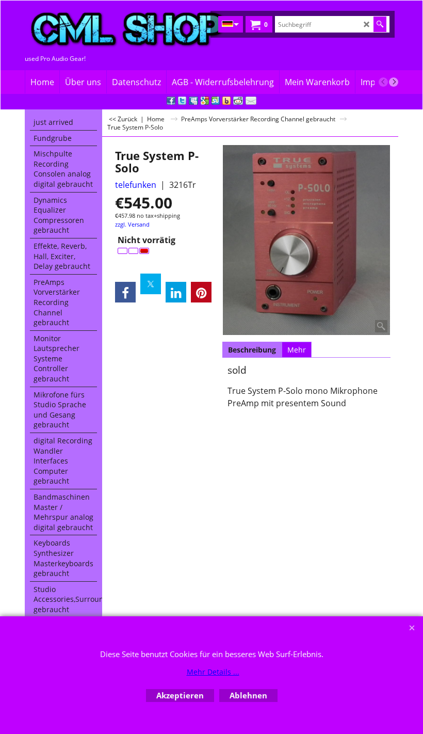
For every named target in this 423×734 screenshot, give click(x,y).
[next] (393, 82)
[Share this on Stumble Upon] (216, 101)
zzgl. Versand (132, 224)
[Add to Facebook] (171, 101)
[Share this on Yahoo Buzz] (226, 101)
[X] (150, 284)
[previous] (383, 82)
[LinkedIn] (176, 292)
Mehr (296, 350)
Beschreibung (252, 350)
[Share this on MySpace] (193, 101)
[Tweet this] (182, 101)
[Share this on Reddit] (238, 101)
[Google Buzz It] (205, 101)
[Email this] (251, 101)
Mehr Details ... (213, 672)
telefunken (135, 184)
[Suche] (379, 24)
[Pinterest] (201, 292)
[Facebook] (125, 292)
